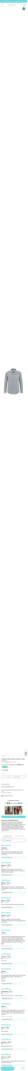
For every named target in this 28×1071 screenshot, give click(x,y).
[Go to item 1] (9, 810)
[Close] (12, 1068)
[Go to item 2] (18, 810)
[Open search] (2, 840)
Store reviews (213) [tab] (7, 836)
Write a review (13, 816)
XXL (9, 773)
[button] (2, 4)
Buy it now (13, 780)
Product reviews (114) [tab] (19, 836)
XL (6, 773)
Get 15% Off (6, 1068)
